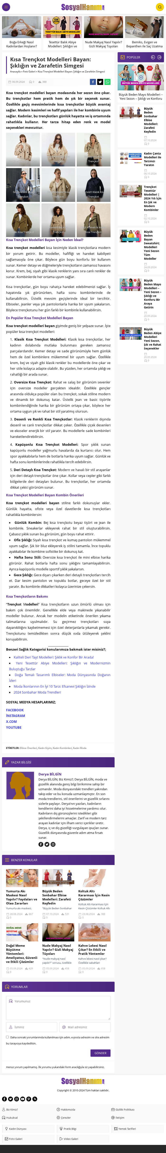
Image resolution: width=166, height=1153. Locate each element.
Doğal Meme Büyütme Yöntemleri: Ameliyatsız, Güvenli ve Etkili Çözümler (21, 953)
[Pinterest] (28, 1099)
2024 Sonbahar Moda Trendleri (37, 692)
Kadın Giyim (45, 748)
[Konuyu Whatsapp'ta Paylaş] (107, 82)
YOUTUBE (13, 727)
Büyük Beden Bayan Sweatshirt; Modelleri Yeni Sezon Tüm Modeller (152, 245)
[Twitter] (10, 1099)
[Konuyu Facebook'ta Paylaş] (93, 82)
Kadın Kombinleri (62, 748)
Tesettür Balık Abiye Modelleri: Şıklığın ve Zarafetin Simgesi (62, 46)
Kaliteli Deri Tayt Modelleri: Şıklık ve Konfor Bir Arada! (54, 657)
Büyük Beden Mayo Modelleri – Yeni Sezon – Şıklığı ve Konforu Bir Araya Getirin (141, 98)
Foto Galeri (29, 71)
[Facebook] (4, 1099)
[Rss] (34, 1099)
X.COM (11, 721)
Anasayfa (15, 71)
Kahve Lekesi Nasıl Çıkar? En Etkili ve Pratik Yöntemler (92, 949)
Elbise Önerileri (28, 748)
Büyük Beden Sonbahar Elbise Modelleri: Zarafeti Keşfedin (56, 897)
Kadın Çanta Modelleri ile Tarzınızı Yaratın (152, 159)
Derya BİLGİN (50, 774)
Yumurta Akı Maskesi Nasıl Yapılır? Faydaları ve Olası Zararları (21, 897)
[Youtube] (22, 1099)
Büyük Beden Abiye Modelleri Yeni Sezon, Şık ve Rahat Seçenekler (152, 338)
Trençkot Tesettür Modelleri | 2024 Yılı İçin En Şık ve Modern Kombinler (152, 198)
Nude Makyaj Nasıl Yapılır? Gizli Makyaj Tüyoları (103, 44)
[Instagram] (16, 1099)
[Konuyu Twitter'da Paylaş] (100, 82)
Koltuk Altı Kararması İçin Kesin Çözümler (94, 895)
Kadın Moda (79, 748)
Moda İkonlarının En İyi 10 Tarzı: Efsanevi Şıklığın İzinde (55, 686)
